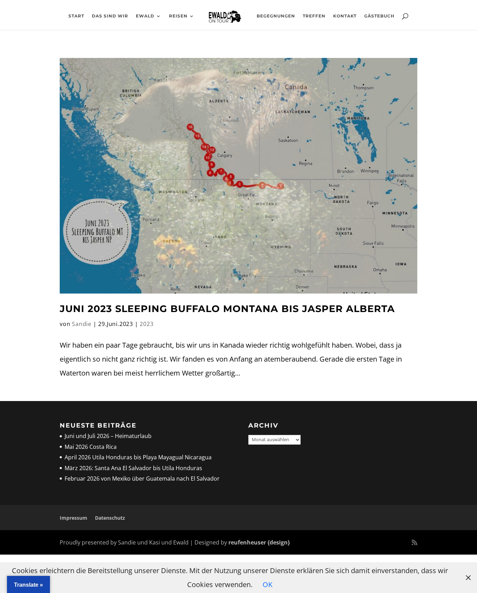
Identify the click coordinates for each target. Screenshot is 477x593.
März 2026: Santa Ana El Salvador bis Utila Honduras (133, 468)
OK (267, 584)
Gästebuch (379, 16)
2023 (146, 324)
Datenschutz (110, 517)
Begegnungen (276, 16)
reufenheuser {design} (259, 542)
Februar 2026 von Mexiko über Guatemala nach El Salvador (142, 478)
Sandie (81, 324)
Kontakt (345, 16)
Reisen (178, 16)
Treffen (314, 16)
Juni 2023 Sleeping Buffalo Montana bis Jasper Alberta (229, 308)
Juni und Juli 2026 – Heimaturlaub (108, 436)
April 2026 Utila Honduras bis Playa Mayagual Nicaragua (139, 457)
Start (76, 16)
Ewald (145, 16)
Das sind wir (110, 16)
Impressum (73, 517)
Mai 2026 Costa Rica (91, 447)
